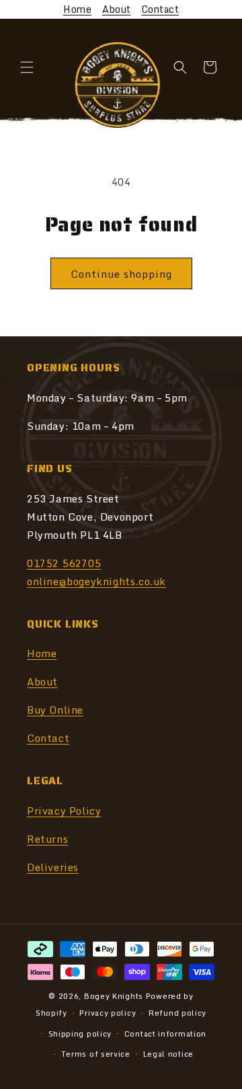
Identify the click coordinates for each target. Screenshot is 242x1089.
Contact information (165, 1034)
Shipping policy (80, 1034)
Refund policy (177, 1013)
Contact (160, 9)
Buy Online (55, 710)
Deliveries (53, 867)
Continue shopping (121, 274)
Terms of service (95, 1054)
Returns (47, 839)
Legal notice (168, 1054)
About (116, 9)
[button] (27, 67)
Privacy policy (107, 1013)
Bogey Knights (113, 996)
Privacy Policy (64, 810)
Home (77, 9)
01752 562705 (64, 563)
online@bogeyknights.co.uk (96, 581)
